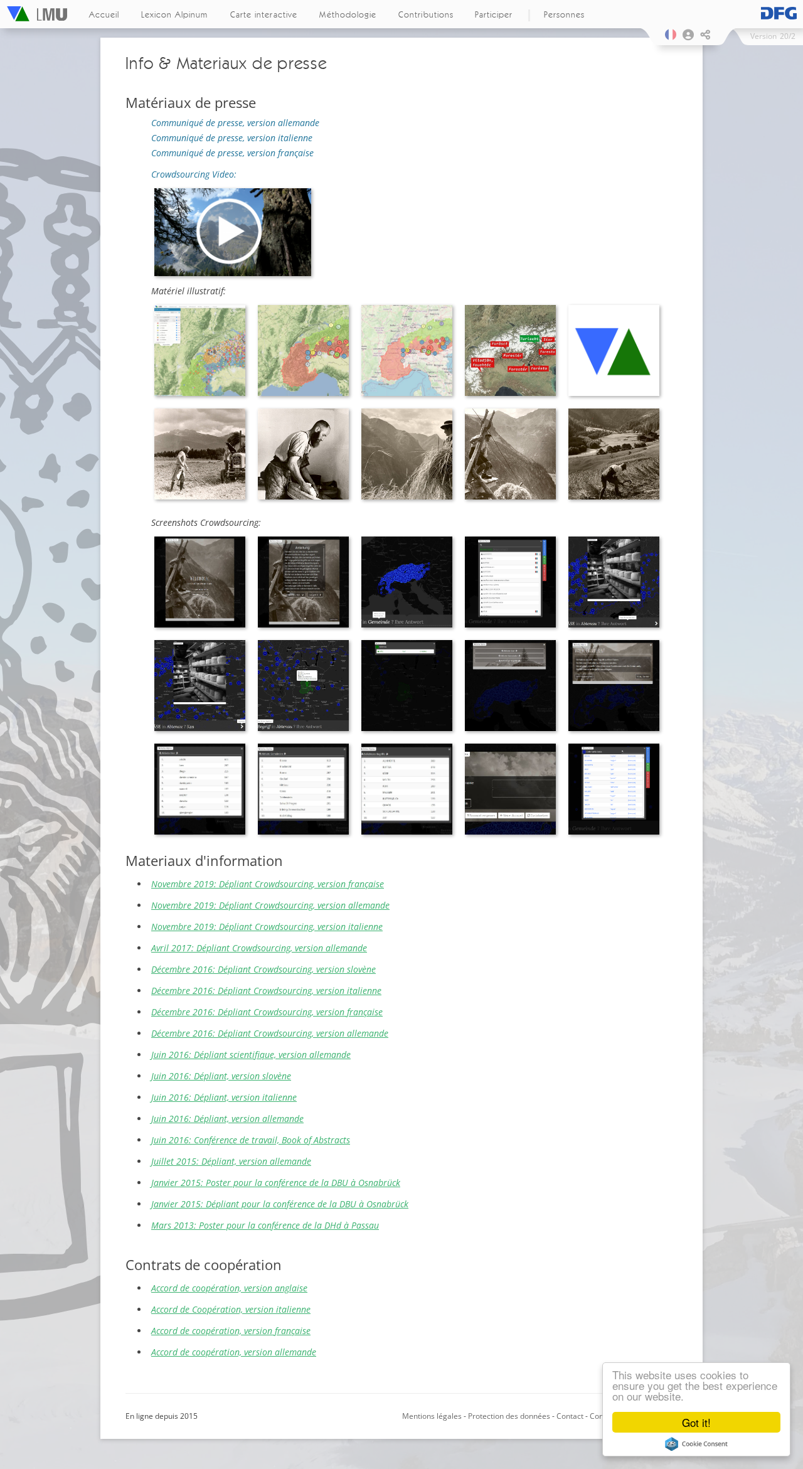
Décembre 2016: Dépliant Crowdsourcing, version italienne (266, 990)
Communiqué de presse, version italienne (231, 138)
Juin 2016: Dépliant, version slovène (221, 1076)
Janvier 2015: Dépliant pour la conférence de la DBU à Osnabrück (279, 1204)
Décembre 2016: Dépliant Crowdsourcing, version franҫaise (267, 1012)
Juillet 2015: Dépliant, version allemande (231, 1161)
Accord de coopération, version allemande (233, 1352)
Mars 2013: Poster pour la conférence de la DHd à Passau (265, 1225)
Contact (569, 1416)
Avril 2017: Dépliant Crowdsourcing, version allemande (259, 948)
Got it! (696, 1422)
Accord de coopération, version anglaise (229, 1288)
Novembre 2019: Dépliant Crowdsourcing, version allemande (270, 905)
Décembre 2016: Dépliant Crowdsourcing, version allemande (269, 1033)
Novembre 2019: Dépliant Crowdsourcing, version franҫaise (267, 884)
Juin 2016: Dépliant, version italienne (224, 1097)
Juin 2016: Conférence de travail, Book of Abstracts (250, 1140)
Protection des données (510, 1416)
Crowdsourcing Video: (194, 174)
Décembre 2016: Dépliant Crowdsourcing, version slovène (263, 969)
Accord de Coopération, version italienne (231, 1309)
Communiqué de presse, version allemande (235, 123)
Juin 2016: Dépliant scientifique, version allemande (251, 1054)
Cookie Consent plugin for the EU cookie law (696, 1444)
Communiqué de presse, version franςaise (232, 153)
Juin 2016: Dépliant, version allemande (227, 1118)
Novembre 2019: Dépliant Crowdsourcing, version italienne (267, 926)
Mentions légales (432, 1416)
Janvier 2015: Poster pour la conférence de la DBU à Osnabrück (275, 1183)
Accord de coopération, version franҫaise (231, 1331)
